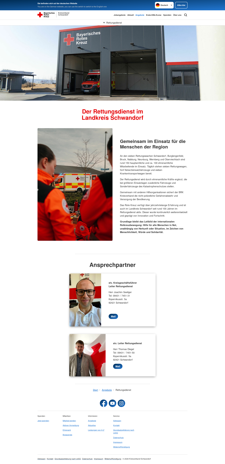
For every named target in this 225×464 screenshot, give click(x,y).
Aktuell (130, 15)
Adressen (117, 420)
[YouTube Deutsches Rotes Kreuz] (112, 403)
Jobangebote (120, 15)
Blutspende (67, 434)
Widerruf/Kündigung (121, 447)
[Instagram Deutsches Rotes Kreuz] (121, 403)
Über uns (177, 15)
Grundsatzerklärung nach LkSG (123, 431)
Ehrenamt (67, 430)
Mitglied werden (69, 420)
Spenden (167, 15)
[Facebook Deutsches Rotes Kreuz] (103, 403)
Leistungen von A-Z (96, 430)
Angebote (139, 15)
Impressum (117, 442)
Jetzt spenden (43, 420)
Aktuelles (92, 425)
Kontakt (116, 425)
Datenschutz (118, 437)
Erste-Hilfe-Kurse (153, 15)
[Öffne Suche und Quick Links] (186, 15)
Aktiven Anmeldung (71, 425)
